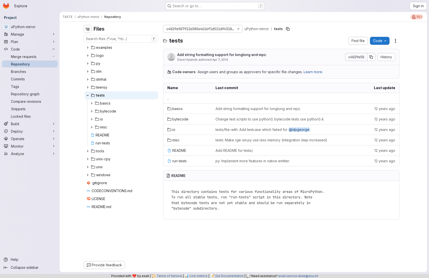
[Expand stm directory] (88, 71)
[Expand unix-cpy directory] (88, 159)
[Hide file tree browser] (88, 29)
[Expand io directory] (92, 119)
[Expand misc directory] (92, 127)
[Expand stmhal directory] (88, 79)
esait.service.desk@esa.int (298, 276)
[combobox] (121, 39)
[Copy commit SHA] (371, 57)
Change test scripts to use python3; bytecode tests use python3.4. (269, 119)
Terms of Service (169, 276)
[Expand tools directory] (88, 151)
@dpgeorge (299, 129)
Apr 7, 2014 (220, 59)
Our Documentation (229, 276)
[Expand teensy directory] (88, 87)
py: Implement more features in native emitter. (252, 161)
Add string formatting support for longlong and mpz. (222, 55)
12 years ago (384, 109)
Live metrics (199, 276)
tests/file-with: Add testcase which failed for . (263, 129)
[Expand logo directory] (88, 55)
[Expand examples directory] (88, 48)
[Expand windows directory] (88, 175)
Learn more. (313, 72)
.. (168, 98)
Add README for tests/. (234, 150)
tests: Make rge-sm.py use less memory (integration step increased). (271, 140)
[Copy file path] (288, 29)
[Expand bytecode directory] (92, 111)
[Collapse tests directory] (88, 95)
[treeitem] (121, 48)
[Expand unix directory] (88, 167)
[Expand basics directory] (92, 103)
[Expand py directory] (88, 63)
